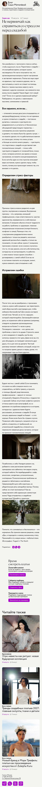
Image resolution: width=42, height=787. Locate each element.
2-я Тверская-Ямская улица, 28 (11, 778)
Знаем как (6, 18)
